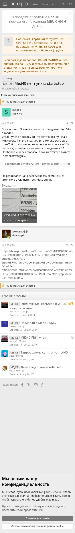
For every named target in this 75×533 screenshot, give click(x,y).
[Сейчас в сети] (9, 237)
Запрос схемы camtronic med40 (44, 352)
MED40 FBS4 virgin (33, 337)
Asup (12, 355)
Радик (12, 326)
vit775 (12, 370)
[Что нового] (63, 4)
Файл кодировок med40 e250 (42, 367)
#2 (71, 244)
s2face (8, 88)
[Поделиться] (66, 123)
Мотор (24, 311)
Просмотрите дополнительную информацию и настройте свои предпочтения (33, 508)
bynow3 (13, 341)
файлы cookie (53, 492)
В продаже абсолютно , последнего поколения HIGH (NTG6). (37, 21)
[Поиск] (70, 4)
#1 (71, 122)
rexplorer (14, 311)
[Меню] (5, 4)
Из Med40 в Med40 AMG (38, 323)
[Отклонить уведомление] (69, 14)
